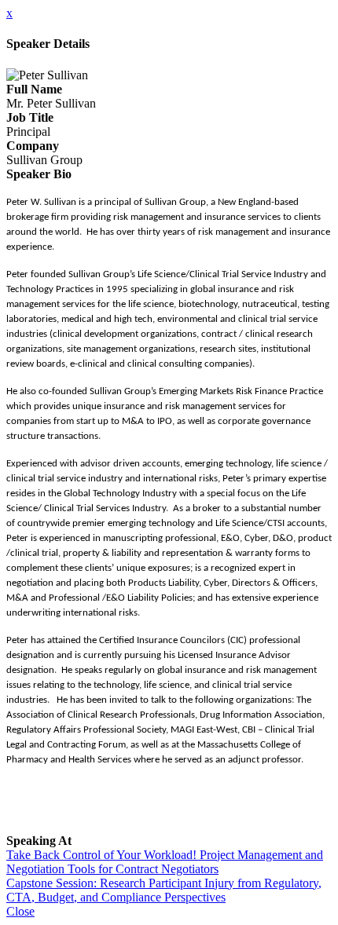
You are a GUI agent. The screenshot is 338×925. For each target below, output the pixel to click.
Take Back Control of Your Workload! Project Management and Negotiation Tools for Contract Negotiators (164, 862)
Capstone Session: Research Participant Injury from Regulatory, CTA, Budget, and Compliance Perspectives (163, 890)
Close (20, 911)
